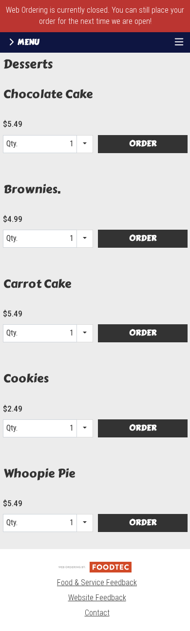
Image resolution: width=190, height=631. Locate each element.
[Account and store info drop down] (179, 42)
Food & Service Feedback (97, 582)
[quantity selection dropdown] (85, 144)
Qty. (33, 146)
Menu (27, 42)
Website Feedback (97, 597)
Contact (97, 612)
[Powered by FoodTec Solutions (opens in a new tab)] (95, 566)
